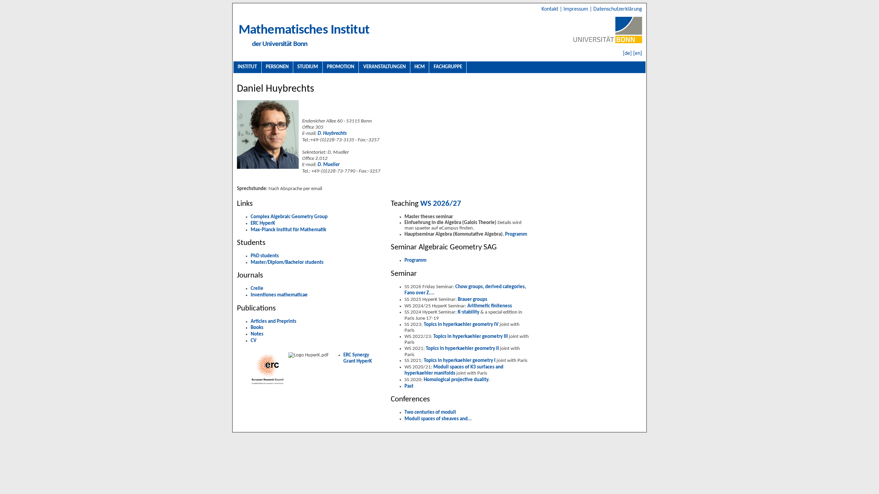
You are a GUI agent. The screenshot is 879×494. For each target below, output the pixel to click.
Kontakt (550, 9)
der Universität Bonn (279, 44)
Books (257, 327)
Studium (307, 67)
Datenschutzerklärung (617, 9)
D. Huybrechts (332, 133)
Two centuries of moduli (430, 412)
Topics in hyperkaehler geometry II (463, 348)
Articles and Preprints (273, 321)
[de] (627, 53)
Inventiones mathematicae (279, 295)
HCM (419, 67)
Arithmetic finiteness (489, 306)
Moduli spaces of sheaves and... (438, 419)
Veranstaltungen (384, 67)
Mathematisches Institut (304, 30)
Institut (247, 67)
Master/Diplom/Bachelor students (287, 262)
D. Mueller (329, 164)
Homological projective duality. (457, 380)
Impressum (576, 9)
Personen (277, 67)
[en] (637, 53)
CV (253, 340)
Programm (516, 234)
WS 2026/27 (440, 204)
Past (408, 386)
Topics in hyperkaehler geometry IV (462, 324)
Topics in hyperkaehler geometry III (471, 336)
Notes (257, 334)
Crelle (257, 288)
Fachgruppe (448, 67)
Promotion (340, 67)
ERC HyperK (263, 223)
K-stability (469, 312)
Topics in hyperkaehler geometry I (460, 360)
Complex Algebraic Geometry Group (289, 217)
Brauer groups (472, 299)
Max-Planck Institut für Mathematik (288, 230)
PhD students (265, 256)
